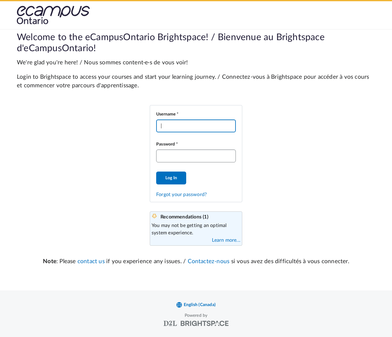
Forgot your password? (181, 194)
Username (166, 114)
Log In (171, 178)
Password (165, 144)
